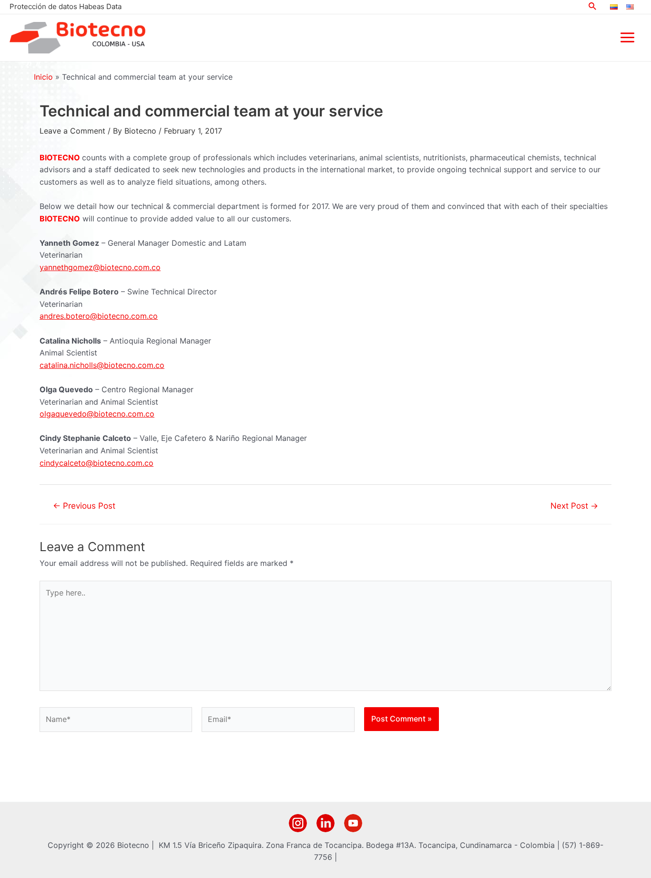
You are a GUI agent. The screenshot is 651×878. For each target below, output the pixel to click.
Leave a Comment (72, 131)
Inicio (43, 77)
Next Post (574, 506)
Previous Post (84, 506)
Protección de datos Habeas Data (66, 6)
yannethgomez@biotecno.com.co (100, 267)
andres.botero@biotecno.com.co (99, 316)
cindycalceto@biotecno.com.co (96, 463)
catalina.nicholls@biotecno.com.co (102, 365)
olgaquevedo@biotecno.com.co (97, 413)
